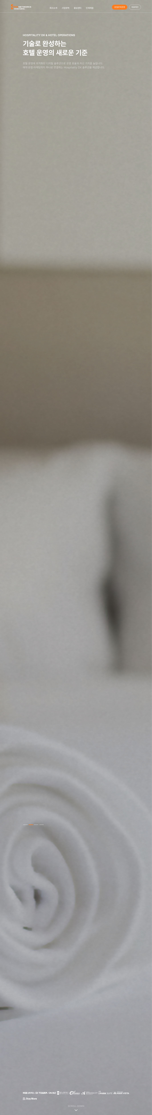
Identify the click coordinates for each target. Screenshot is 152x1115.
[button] (25, 824)
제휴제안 (135, 7)
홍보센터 (77, 8)
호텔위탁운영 (119, 7)
